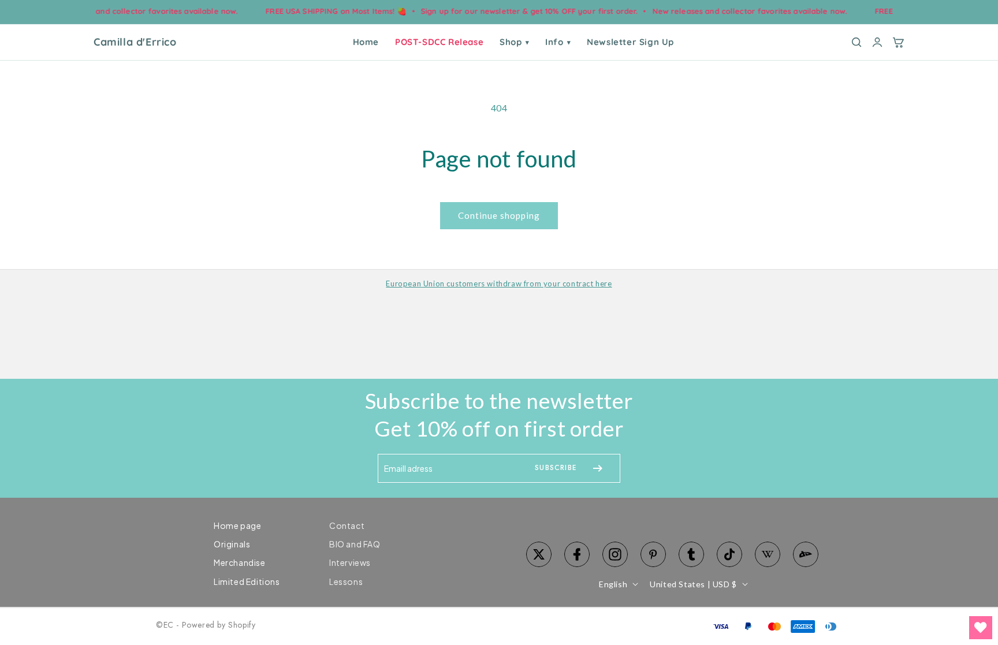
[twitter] (539, 554)
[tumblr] (691, 554)
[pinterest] (653, 554)
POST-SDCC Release (439, 41)
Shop (514, 41)
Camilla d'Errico (135, 42)
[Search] (856, 42)
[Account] (877, 42)
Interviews (350, 562)
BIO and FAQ (355, 544)
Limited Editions (247, 581)
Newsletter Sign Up (630, 41)
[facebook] (577, 554)
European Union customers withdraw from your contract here (499, 283)
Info (558, 41)
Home (366, 41)
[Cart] (898, 42)
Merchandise (240, 562)
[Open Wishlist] (980, 627)
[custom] (615, 554)
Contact (346, 525)
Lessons (346, 581)
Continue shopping (499, 215)
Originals (232, 544)
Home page (237, 525)
